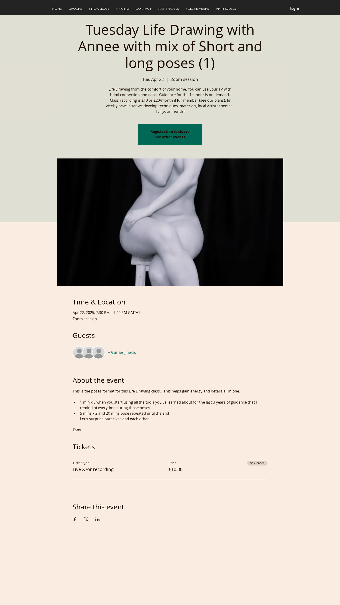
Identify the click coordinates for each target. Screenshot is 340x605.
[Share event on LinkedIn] (97, 519)
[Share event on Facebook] (75, 519)
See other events (170, 137)
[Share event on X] (86, 519)
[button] (99, 8)
